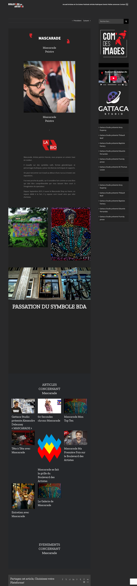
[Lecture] (101, 85)
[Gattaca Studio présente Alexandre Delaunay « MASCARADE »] (23, 406)
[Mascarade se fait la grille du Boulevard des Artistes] (49, 448)
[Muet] (123, 85)
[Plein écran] (126, 85)
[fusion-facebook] (49, 130)
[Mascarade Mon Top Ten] (75, 406)
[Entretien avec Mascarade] (23, 496)
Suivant (86, 21)
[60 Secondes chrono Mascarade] (49, 406)
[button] (127, 4)
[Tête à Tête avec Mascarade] (23, 437)
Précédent (77, 21)
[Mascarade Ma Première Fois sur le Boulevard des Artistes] (75, 437)
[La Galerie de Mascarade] (49, 490)
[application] (114, 78)
